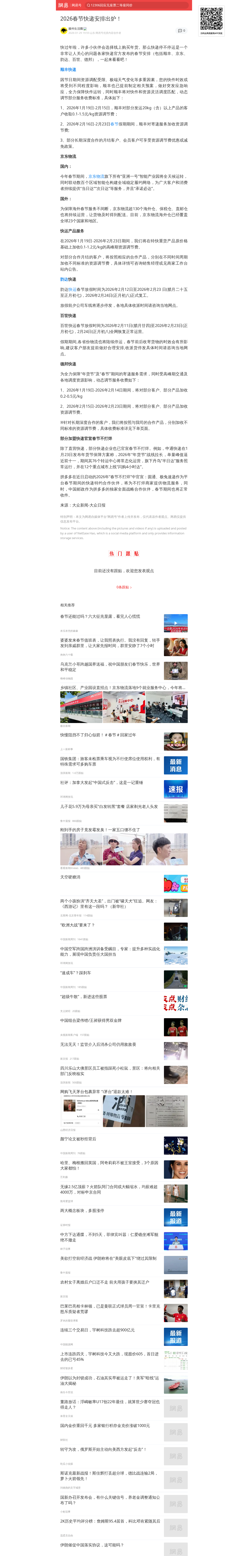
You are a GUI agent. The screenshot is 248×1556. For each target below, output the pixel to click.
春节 (114, 124)
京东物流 (96, 176)
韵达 (64, 279)
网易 (63, 5)
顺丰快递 (68, 69)
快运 (72, 289)
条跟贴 (123, 587)
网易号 (77, 5)
